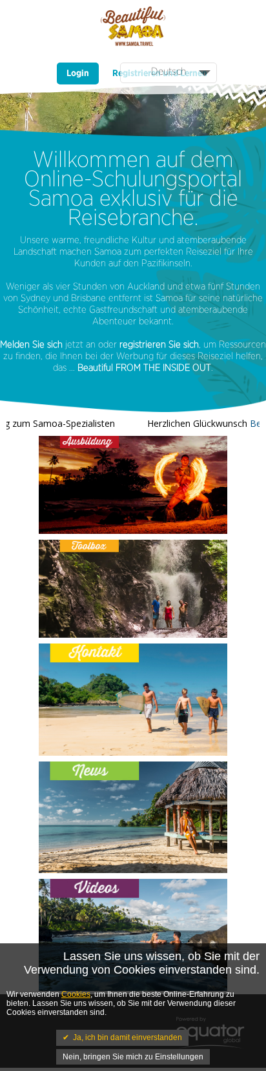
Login (77, 73)
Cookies (75, 994)
